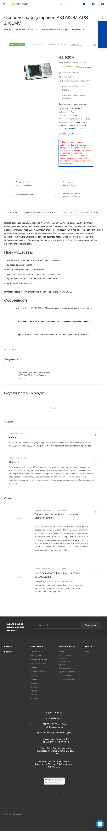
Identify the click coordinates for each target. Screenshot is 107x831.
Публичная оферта (66, 668)
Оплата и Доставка (89, 212)
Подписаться (91, 625)
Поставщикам (36, 656)
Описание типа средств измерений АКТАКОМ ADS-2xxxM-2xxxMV (34, 373)
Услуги (8, 652)
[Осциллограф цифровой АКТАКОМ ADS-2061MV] (38, 72)
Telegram (61, 793)
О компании (35, 652)
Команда (33, 679)
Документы (34, 699)
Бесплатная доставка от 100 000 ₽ (76, 81)
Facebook (54, 793)
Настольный (70, 129)
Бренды (62, 652)
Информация (67, 646)
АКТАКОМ (76, 45)
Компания (36, 646)
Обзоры (87, 652)
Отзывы (68, 212)
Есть (73, 112)
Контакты (34, 687)
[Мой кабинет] (74, 4)
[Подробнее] (95, 435)
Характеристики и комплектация (41, 212)
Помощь (89, 646)
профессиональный (78, 125)
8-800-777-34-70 (54, 713)
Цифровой (81, 129)
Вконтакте (46, 793)
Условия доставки (66, 680)
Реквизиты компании (38, 659)
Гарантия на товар (66, 672)
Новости (33, 675)
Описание (12, 212)
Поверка (14, 462)
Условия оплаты (65, 676)
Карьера (33, 683)
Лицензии (34, 695)
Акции (8, 646)
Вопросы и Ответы (38, 663)
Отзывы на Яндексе (38, 671)
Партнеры (34, 691)
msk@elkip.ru (55, 718)
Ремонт (13, 437)
